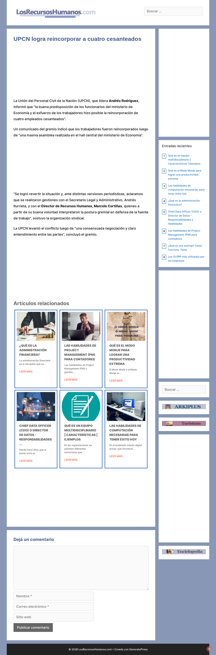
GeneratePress (138, 649)
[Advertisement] (81, 72)
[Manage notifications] (209, 649)
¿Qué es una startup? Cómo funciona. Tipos (185, 247)
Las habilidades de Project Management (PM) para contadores (184, 234)
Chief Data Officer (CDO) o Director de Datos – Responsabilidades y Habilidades (184, 217)
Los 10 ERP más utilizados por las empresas (186, 258)
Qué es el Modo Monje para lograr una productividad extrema (122, 355)
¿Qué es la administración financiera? (33, 350)
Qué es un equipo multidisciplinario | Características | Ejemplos (184, 159)
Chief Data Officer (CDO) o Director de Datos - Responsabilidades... (35, 435)
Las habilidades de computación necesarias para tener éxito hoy (186, 189)
